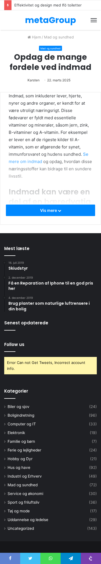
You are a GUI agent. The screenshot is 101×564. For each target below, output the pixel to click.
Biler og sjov (18, 406)
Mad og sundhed (59, 37)
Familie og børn (21, 441)
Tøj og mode (19, 511)
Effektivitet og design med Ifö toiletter (48, 5)
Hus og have (19, 467)
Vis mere (49, 210)
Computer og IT (22, 424)
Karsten (33, 80)
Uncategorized (21, 528)
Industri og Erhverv (25, 476)
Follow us (14, 344)
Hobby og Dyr (20, 459)
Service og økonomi (25, 493)
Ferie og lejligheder (24, 450)
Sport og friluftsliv (24, 502)
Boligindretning (21, 415)
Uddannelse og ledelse (28, 519)
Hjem (36, 37)
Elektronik (16, 432)
